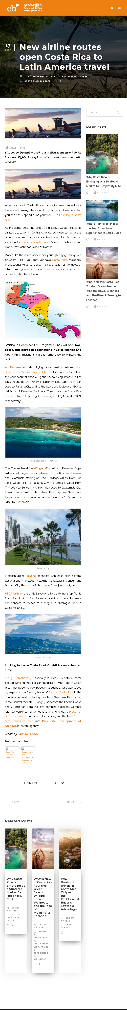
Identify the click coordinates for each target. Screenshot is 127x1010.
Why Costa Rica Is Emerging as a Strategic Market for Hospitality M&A (16, 889)
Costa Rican (60, 259)
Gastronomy (41, 76)
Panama (27, 242)
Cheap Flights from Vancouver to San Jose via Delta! (27, 757)
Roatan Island (41, 372)
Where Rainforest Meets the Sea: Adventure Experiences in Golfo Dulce (103, 228)
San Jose (45, 81)
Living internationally (18, 678)
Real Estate (59, 76)
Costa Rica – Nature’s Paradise (11, 754)
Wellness (40, 959)
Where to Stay (77, 76)
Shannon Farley (28, 734)
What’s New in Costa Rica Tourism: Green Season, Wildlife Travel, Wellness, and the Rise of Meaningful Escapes (43, 897)
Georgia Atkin (105, 193)
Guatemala (41, 242)
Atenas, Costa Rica (61, 692)
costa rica (31, 81)
